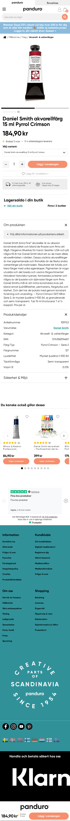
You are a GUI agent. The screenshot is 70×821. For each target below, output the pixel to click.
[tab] (18, 108)
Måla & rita (14, 37)
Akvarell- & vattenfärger (41, 37)
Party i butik (8, 630)
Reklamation (41, 619)
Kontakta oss (8, 541)
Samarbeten (8, 624)
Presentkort (40, 630)
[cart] (65, 10)
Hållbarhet (7, 603)
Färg (24, 37)
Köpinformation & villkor (46, 624)
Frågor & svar (9, 552)
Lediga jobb (8, 619)
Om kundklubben (43, 541)
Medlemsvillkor (42, 563)
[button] (6, 164)
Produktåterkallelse (11, 579)
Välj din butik (15, 205)
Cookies (6, 574)
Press (5, 635)
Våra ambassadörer (12, 608)
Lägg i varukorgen (48, 164)
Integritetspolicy (10, 569)
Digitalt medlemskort (45, 547)
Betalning (39, 597)
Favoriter (6, 558)
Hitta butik (7, 547)
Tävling (5, 614)
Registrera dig (42, 552)
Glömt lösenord (42, 558)
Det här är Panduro (11, 597)
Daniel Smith (61, 327)
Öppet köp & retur (44, 614)
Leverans (39, 603)
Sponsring (7, 641)
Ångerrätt (40, 608)
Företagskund (9, 563)
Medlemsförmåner (43, 569)
